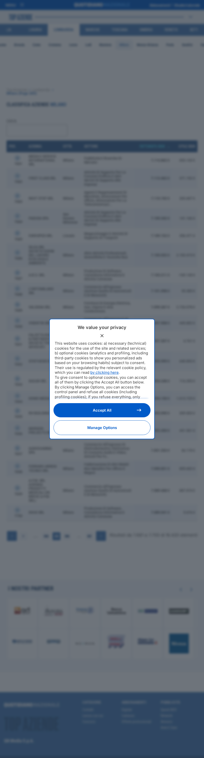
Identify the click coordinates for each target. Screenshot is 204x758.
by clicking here (104, 372)
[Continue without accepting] (102, 336)
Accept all (102, 410)
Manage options (102, 427)
